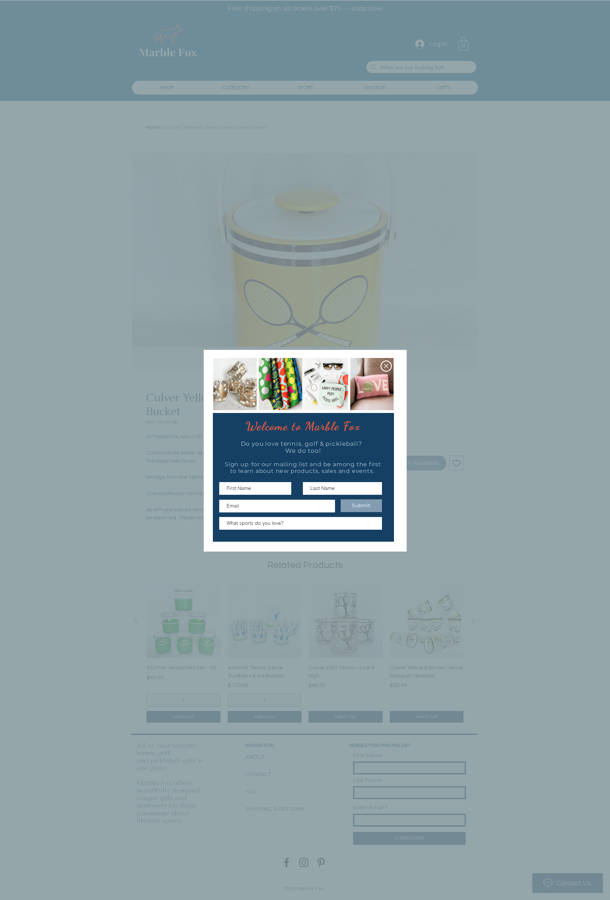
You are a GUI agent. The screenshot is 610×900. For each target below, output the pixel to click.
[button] (386, 366)
